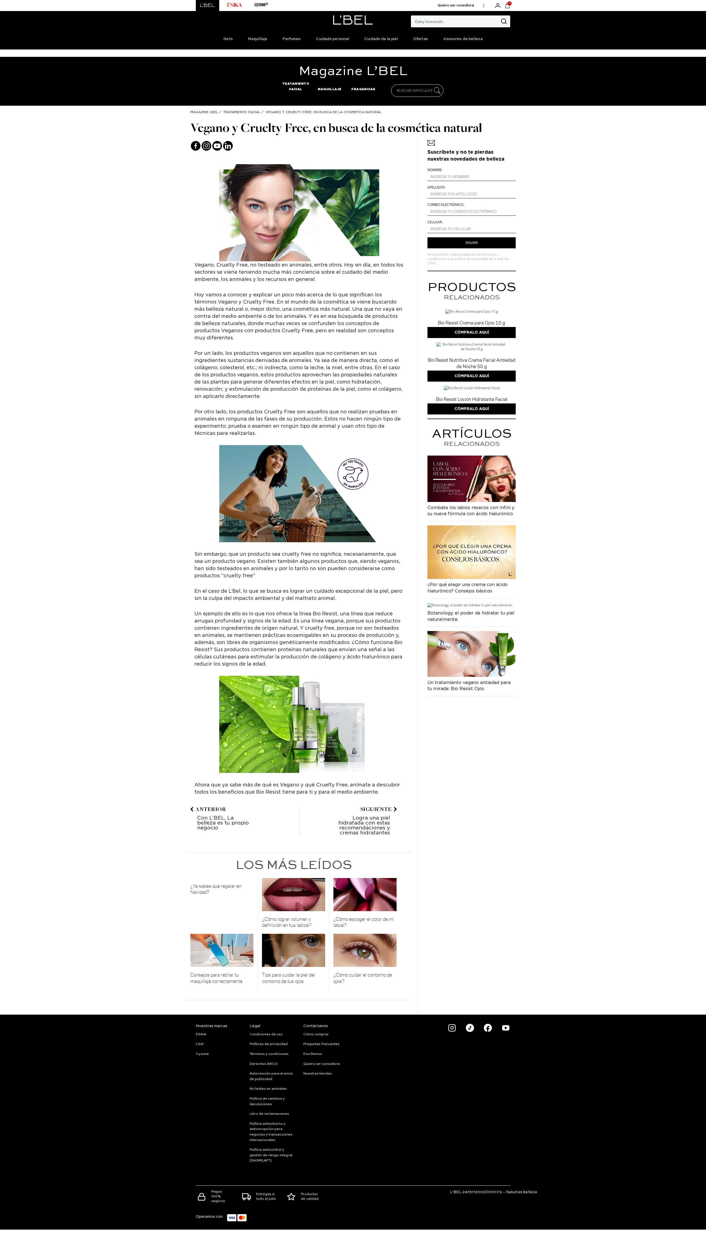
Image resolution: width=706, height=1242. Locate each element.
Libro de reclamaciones (269, 1114)
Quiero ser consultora (456, 5)
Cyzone (202, 1054)
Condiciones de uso (266, 1034)
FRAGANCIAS (363, 89)
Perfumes (291, 39)
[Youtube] (217, 146)
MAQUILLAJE (329, 89)
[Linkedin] (228, 146)
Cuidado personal (332, 39)
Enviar (472, 243)
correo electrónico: (445, 205)
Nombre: (434, 170)
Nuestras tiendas (317, 1073)
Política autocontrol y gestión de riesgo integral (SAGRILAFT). (271, 1155)
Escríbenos (312, 1054)
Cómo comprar (316, 1034)
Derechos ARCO (264, 1064)
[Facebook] (195, 146)
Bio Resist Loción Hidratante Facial (471, 399)
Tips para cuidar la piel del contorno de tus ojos (288, 978)
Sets (227, 39)
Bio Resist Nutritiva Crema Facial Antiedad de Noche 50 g (471, 363)
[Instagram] (206, 146)
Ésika (201, 1034)
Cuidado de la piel (381, 39)
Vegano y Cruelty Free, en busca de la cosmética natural (323, 112)
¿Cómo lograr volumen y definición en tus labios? (287, 922)
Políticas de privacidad (269, 1044)
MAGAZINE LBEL (204, 112)
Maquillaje (257, 39)
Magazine (353, 71)
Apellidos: (436, 187)
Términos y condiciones (269, 1054)
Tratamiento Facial (241, 112)
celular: (434, 222)
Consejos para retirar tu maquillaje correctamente (216, 978)
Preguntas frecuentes (321, 1044)
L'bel (200, 1044)
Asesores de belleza (463, 39)
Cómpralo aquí (471, 332)
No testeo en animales (268, 1089)
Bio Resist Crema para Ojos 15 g (471, 323)
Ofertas (420, 39)
